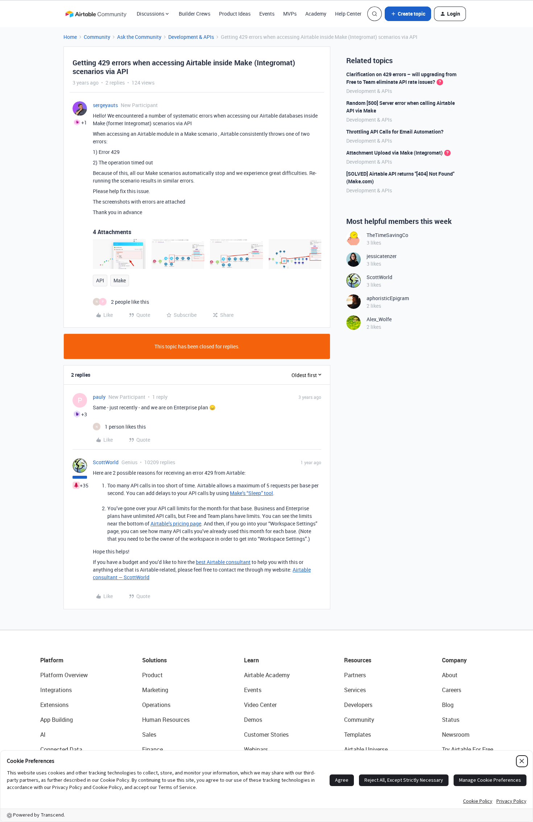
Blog (448, 705)
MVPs (290, 13)
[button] (408, 14)
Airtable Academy (267, 675)
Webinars (256, 749)
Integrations (56, 690)
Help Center (348, 13)
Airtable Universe (366, 749)
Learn (251, 660)
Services (355, 690)
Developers (358, 705)
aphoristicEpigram (388, 298)
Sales (149, 735)
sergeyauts (105, 105)
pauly (99, 396)
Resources (357, 660)
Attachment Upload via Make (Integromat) (394, 152)
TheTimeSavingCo (387, 235)
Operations (156, 705)
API (100, 280)
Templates (357, 735)
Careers (451, 690)
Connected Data (61, 749)
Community (97, 36)
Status (450, 720)
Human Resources (166, 720)
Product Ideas (235, 13)
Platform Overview (64, 675)
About (450, 675)
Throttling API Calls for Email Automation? (394, 131)
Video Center (260, 705)
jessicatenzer (382, 256)
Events (266, 13)
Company (454, 660)
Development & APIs (191, 36)
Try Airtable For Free (467, 749)
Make (119, 280)
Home (70, 36)
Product (152, 675)
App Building (56, 720)
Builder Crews (194, 13)
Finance (152, 749)
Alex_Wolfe (379, 319)
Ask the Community (139, 36)
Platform (51, 660)
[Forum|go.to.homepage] (95, 14)
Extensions (54, 705)
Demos (253, 720)
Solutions (154, 660)
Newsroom (456, 735)
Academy (315, 13)
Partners (355, 675)
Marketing (155, 690)
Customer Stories (266, 735)
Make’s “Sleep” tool (251, 493)
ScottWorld (106, 462)
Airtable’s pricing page (175, 523)
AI (43, 735)
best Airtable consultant (223, 562)
